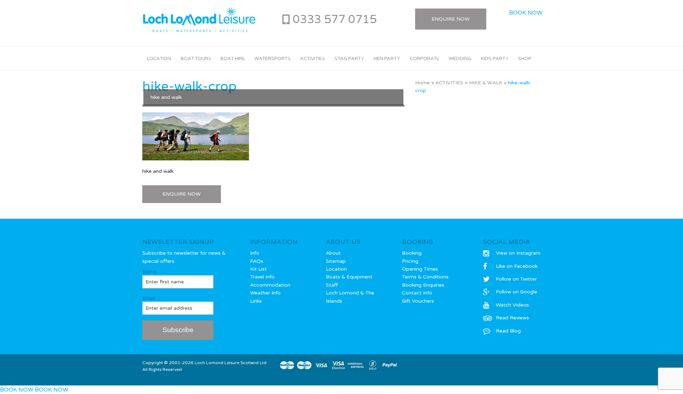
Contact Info (417, 293)
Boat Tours (196, 59)
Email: (149, 298)
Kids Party (495, 59)
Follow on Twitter (516, 279)
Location (159, 59)
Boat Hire (233, 59)
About (333, 253)
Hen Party (387, 59)
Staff (332, 285)
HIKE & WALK (485, 83)
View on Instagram (518, 253)
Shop (524, 59)
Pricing (410, 261)
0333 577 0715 (335, 19)
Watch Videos (512, 305)
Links (256, 301)
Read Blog (508, 331)
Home (422, 83)
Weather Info (265, 293)
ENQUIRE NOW (182, 194)
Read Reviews (512, 318)
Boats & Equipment (349, 277)
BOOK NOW (525, 12)
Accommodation (270, 285)
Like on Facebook (517, 266)
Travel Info (262, 277)
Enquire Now (450, 19)
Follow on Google (516, 292)
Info (254, 253)
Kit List (258, 269)
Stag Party (349, 59)
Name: (150, 271)
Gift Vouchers (418, 301)
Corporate (424, 59)
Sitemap (336, 261)
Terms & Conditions (425, 277)
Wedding (460, 59)
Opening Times (420, 269)
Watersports (272, 59)
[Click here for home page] (199, 20)
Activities (312, 59)
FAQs (256, 261)
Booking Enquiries (423, 285)
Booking (412, 253)
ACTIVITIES (449, 83)
